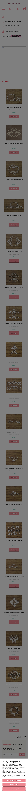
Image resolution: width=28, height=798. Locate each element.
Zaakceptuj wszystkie (14, 788)
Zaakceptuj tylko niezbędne (14, 780)
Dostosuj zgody (14, 784)
